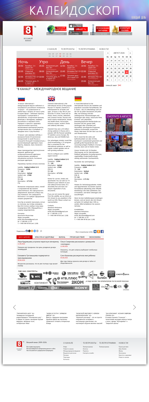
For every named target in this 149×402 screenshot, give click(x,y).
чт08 (60, 55)
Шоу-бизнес (123, 349)
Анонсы (85, 349)
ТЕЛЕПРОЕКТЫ (89, 343)
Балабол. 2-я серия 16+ (93, 67)
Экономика (94, 237)
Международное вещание (71, 351)
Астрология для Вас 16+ (52, 67)
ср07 (57, 55)
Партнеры (66, 357)
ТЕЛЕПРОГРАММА (107, 343)
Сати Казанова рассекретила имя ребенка (77, 255)
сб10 (67, 55)
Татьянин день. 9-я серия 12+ (32, 83)
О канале (68, 343)
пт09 (64, 55)
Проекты (86, 351)
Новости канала (68, 349)
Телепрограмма (88, 347)
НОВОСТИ (123, 343)
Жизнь (62, 237)
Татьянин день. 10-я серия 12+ (73, 77)
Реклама (66, 355)
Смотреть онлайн (88, 353)
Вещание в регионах (69, 353)
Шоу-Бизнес (24, 237)
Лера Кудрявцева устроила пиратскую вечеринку (38, 241)
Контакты (66, 359)
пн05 (50, 55)
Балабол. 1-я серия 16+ (30, 67)
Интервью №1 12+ (32, 77)
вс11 (71, 55)
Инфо (65, 347)
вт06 (53, 55)
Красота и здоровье (44, 237)
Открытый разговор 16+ (30, 73)
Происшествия (77, 237)
